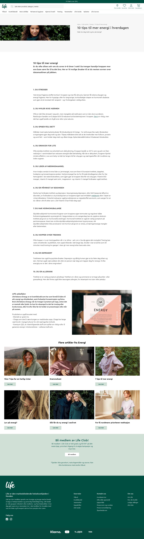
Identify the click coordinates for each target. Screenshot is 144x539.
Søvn (96, 116)
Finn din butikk (132, 500)
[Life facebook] (7, 521)
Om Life (130, 497)
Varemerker (77, 502)
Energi (92, 24)
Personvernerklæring (104, 508)
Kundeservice (101, 497)
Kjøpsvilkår (100, 502)
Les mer (10, 384)
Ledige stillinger (133, 502)
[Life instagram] (11, 521)
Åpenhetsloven (102, 510)
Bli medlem (72, 454)
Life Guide (85, 24)
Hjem (78, 24)
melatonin (95, 195)
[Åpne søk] (37, 6)
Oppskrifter (77, 505)
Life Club (130, 505)
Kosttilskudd (78, 500)
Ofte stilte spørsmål (103, 500)
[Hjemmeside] (4, 6)
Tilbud (76, 497)
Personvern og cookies (105, 505)
